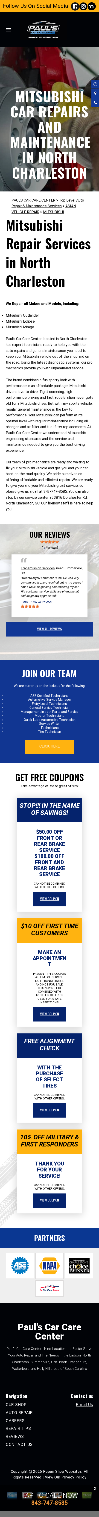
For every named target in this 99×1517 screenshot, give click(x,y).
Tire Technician (49, 732)
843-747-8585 (55, 491)
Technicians (50, 728)
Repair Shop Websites (62, 1471)
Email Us (84, 1405)
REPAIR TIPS (18, 1428)
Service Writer (49, 723)
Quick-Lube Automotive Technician (50, 720)
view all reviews (49, 628)
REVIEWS (15, 1436)
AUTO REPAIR (19, 1412)
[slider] (49, 542)
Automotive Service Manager (49, 699)
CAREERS (15, 1420)
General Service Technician (49, 707)
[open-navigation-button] (8, 29)
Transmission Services (38, 568)
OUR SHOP (16, 1404)
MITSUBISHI (53, 212)
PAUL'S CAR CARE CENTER (33, 200)
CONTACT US (19, 1444)
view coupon (49, 898)
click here (49, 746)
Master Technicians (49, 715)
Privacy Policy (74, 1477)
